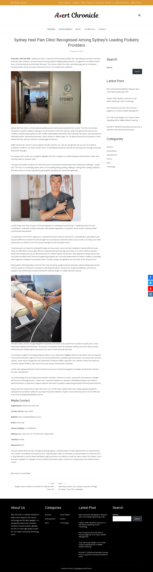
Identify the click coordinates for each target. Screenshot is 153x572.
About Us (68, 3)
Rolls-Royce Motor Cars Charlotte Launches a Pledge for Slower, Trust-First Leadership (77, 486)
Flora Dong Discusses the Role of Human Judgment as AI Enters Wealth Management (92, 534)
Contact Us (75, 3)
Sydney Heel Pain (38, 58)
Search (109, 67)
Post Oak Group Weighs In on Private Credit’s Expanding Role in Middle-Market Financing (92, 544)
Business (51, 29)
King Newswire (94, 451)
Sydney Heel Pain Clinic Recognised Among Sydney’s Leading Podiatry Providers (47, 451)
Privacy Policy (99, 3)
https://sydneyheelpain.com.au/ (30, 417)
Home (61, 3)
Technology (89, 29)
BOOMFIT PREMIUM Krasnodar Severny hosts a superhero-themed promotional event (93, 554)
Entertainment (65, 29)
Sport (78, 29)
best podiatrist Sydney (28, 392)
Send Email (20, 423)
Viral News (78, 568)
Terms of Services (87, 3)
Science (102, 29)
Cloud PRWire (26, 473)
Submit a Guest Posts (122, 3)
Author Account (136, 3)
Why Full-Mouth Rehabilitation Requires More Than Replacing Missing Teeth (93, 516)
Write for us (109, 3)
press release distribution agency (39, 456)
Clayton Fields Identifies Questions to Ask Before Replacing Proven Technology (92, 525)
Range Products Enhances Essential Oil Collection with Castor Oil (34, 486)
